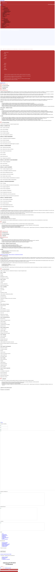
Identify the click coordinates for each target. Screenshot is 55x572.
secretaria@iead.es (2, 549)
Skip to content (2, 0)
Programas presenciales (7, 11)
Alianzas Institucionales (6, 14)
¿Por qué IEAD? (6, 7)
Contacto (3, 16)
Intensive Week (4, 12)
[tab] (27, 84)
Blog (2, 25)
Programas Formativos (5, 9)
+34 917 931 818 (2, 552)
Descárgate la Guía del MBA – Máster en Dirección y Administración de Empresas (11, 254)
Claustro (3, 13)
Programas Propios (6, 10)
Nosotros (4, 6)
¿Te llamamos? (2, 1)
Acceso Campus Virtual (51, 4)
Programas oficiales (7, 22)
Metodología (6, 8)
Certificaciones (4, 26)
